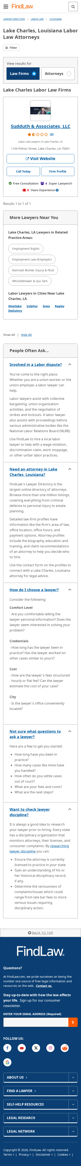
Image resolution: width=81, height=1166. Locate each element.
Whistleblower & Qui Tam (30, 281)
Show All (9, 335)
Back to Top (42, 933)
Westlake (15, 306)
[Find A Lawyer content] (73, 1090)
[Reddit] (65, 1048)
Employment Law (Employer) (32, 259)
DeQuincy (15, 311)
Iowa (46, 306)
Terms (8, 1154)
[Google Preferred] (7, 1062)
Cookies (63, 1154)
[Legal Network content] (73, 1131)
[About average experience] (57, 190)
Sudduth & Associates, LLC (40, 126)
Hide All (26, 335)
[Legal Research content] (73, 1117)
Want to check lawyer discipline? (30, 812)
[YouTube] (22, 1048)
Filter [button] (13, 48)
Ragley (59, 306)
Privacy (24, 1154)
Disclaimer (43, 1154)
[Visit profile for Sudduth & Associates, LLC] (40, 110)
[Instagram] (50, 1048)
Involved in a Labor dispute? (36, 364)
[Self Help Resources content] (73, 1104)
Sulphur (32, 306)
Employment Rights (25, 249)
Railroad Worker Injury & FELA (33, 270)
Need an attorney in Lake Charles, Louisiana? (33, 472)
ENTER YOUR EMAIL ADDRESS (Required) (32, 1014)
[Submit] (73, 1022)
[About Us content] (73, 1077)
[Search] (73, 6)
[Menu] (6, 6)
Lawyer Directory (14, 19)
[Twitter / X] (36, 1048)
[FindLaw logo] (24, 6)
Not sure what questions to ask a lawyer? (35, 734)
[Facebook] (7, 1048)
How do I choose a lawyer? (34, 589)
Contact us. (44, 986)
